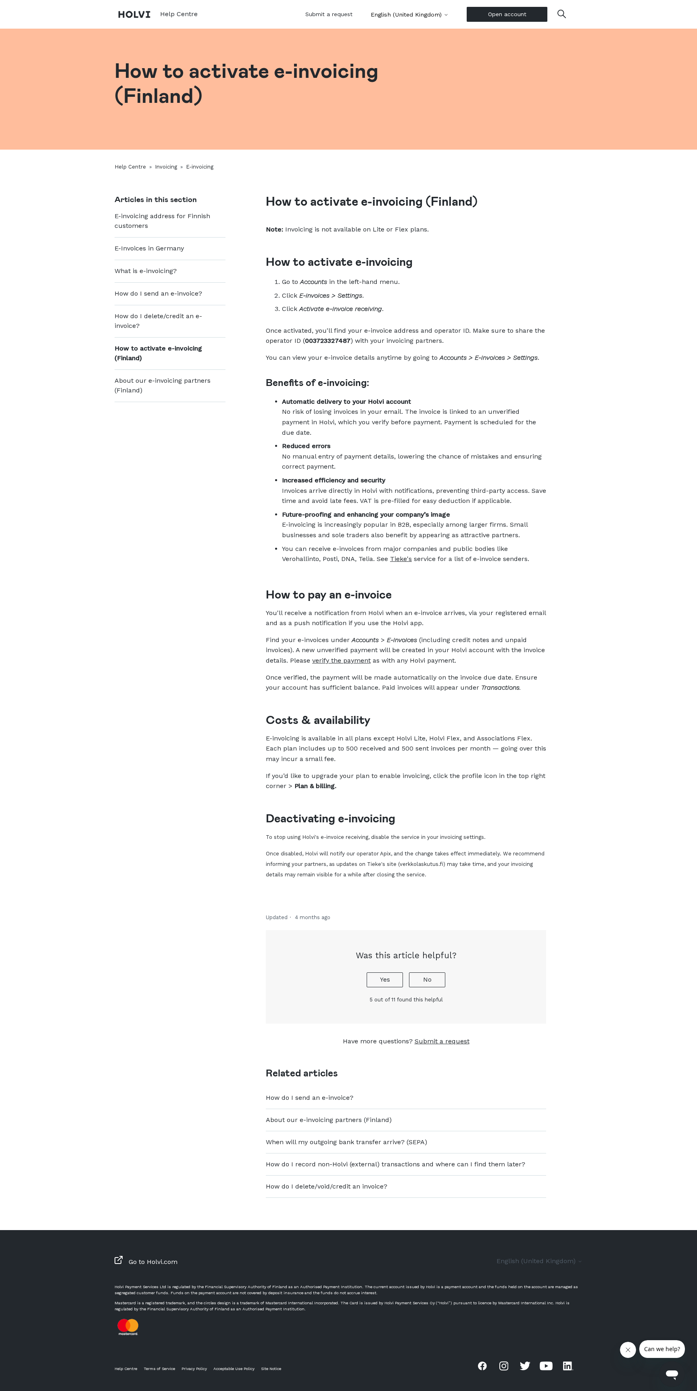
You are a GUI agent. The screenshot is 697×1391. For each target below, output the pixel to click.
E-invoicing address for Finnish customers (162, 220)
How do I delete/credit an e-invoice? (158, 321)
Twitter (525, 1365)
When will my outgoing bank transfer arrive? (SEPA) (346, 1142)
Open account (507, 14)
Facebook (482, 1365)
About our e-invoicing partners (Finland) (163, 385)
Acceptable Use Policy (234, 1368)
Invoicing (166, 167)
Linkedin (567, 1365)
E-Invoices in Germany (149, 248)
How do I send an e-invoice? (158, 293)
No (427, 979)
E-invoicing (199, 167)
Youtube (546, 1365)
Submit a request (329, 14)
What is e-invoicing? (146, 271)
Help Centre (130, 167)
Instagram (503, 1365)
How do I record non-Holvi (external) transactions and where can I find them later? (395, 1164)
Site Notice (271, 1368)
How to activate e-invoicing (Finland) (158, 353)
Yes (385, 979)
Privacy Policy (194, 1368)
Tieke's (401, 559)
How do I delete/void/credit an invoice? (326, 1186)
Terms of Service (159, 1368)
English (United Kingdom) (407, 14)
